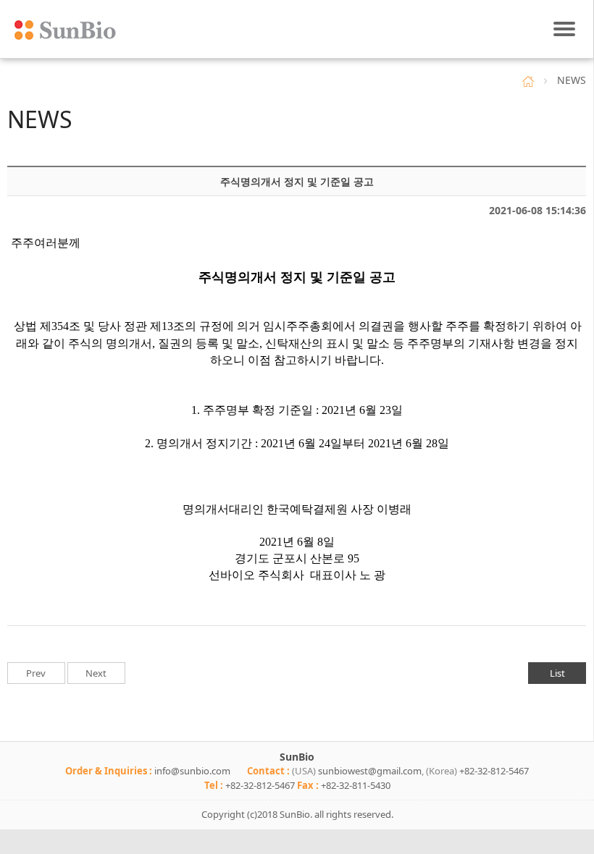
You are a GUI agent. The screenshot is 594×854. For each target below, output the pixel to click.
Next (95, 673)
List (557, 673)
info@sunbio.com (192, 770)
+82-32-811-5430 (355, 785)
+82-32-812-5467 (494, 770)
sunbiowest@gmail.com (370, 770)
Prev (36, 673)
